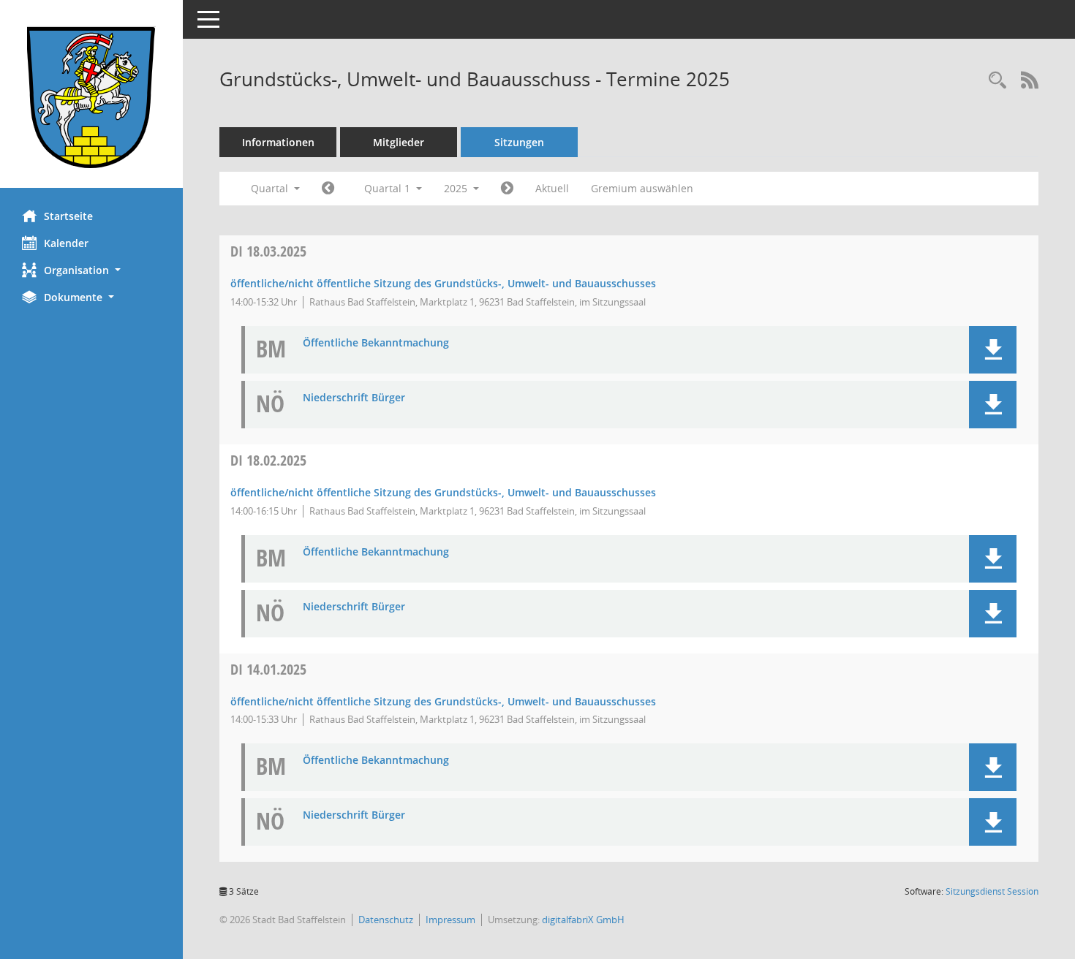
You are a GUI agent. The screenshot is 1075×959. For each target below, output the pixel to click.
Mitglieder (398, 142)
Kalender (66, 243)
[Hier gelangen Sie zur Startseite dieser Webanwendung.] (91, 99)
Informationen (278, 142)
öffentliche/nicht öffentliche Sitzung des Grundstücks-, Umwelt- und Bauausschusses (443, 283)
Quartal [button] (271, 188)
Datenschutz (385, 919)
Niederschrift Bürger (354, 398)
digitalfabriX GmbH (583, 919)
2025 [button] (457, 188)
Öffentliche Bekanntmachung (376, 343)
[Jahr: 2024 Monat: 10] (328, 188)
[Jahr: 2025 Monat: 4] (507, 188)
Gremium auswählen (642, 188)
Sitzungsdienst (992, 891)
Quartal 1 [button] (388, 188)
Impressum (450, 919)
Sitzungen (519, 142)
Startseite (68, 216)
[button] (91, 270)
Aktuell (552, 188)
